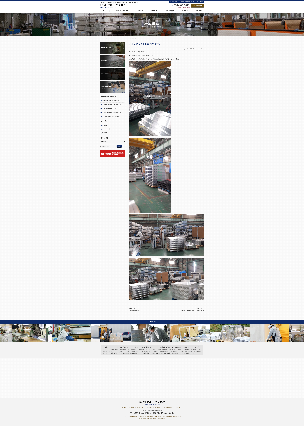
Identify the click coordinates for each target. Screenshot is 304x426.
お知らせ (104, 125)
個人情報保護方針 (190, 1)
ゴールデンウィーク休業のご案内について (192, 310)
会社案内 (124, 407)
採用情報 (182, 1)
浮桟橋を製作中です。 (135, 310)
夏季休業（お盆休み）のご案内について (112, 104)
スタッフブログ (200, 49)
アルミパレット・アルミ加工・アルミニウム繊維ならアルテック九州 (150, 418)
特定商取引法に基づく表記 (153, 407)
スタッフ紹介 (174, 1)
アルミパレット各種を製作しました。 (111, 112)
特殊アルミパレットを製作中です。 (111, 100)
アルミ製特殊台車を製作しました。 (111, 116)
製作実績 (104, 133)
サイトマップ (200, 1)
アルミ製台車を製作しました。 (110, 108)
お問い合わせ (140, 407)
